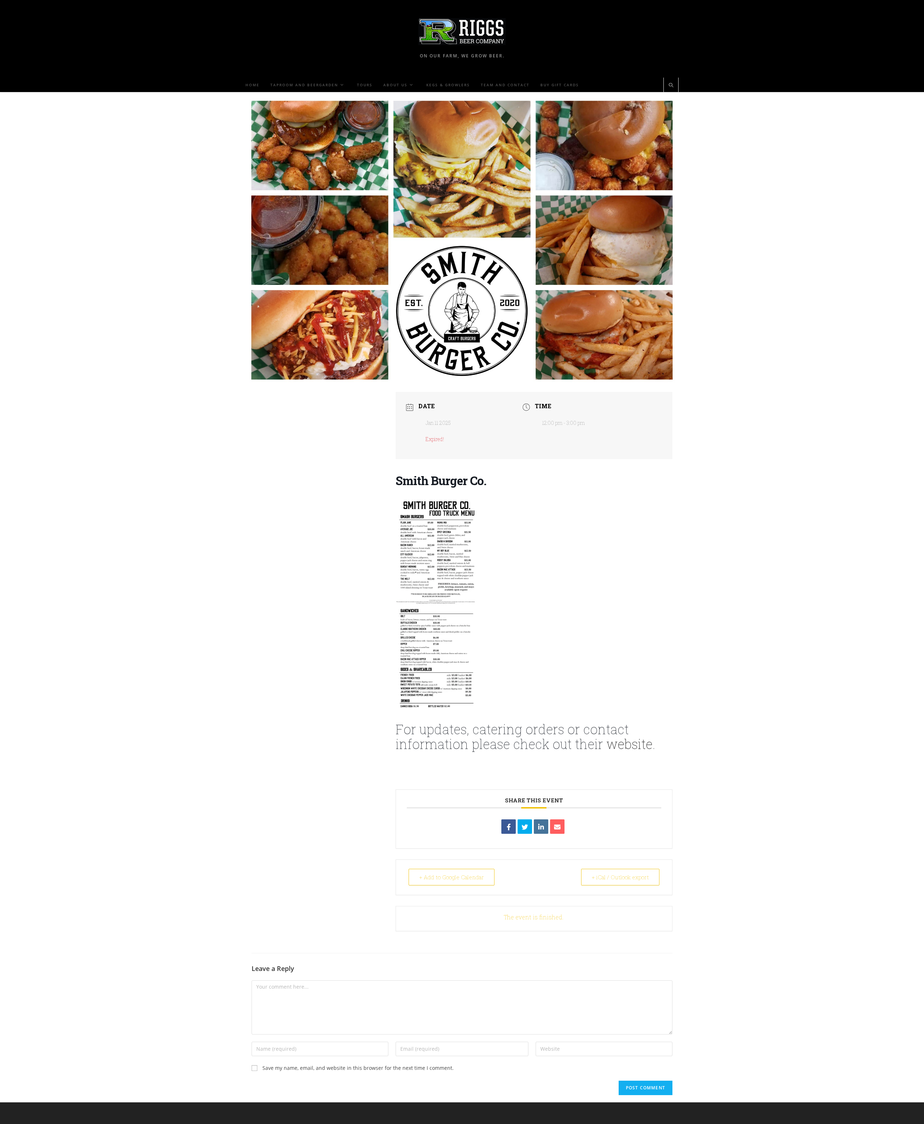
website (629, 744)
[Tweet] (525, 826)
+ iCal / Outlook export (620, 877)
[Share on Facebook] (508, 826)
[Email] (557, 826)
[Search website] (671, 86)
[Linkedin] (541, 826)
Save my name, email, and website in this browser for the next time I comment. (358, 1067)
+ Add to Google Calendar (451, 877)
